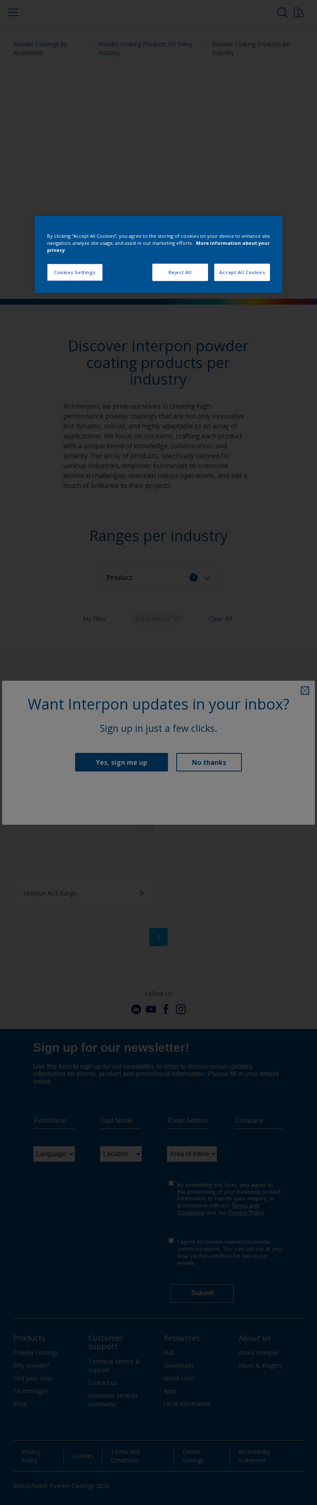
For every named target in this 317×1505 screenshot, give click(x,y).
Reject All (180, 272)
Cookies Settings (75, 272)
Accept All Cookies (242, 272)
